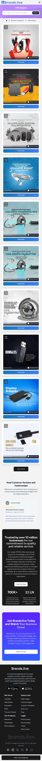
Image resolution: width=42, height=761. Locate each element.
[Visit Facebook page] (9, 750)
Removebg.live (9, 726)
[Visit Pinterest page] (28, 750)
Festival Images (26, 702)
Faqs (22, 712)
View (24, 41)
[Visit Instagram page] (23, 750)
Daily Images (25, 699)
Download (21, 62)
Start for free (21, 584)
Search (36, 13)
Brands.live (20, 668)
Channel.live (8, 723)
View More (21, 469)
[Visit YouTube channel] (32, 750)
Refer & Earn (25, 729)
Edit (17, 41)
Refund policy (26, 723)
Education (8, 705)
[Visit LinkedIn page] (14, 750)
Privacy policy (25, 719)
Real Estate (8, 702)
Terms (23, 726)
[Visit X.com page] (18, 750)
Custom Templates (27, 705)
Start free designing (21, 758)
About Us (24, 709)
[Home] (11, 2)
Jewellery (7, 699)
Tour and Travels (10, 712)
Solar (6, 709)
